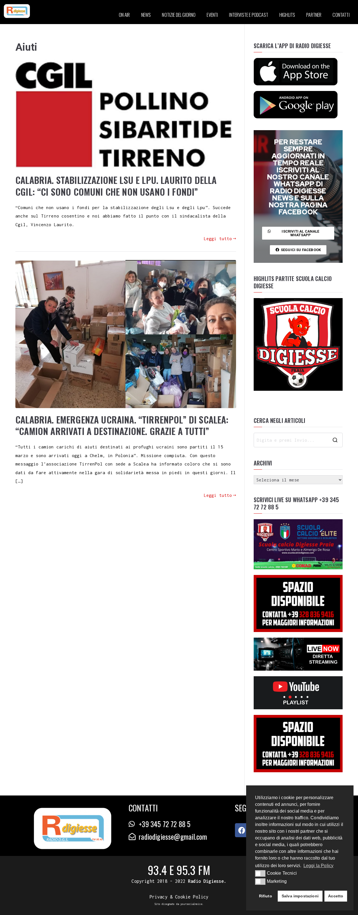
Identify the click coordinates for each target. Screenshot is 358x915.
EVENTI (212, 14)
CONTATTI (341, 14)
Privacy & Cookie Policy (179, 896)
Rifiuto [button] (265, 896)
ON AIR (124, 14)
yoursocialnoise (191, 903)
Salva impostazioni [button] (300, 896)
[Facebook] (242, 830)
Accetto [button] (335, 896)
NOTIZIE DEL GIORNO (179, 14)
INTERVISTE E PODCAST (248, 14)
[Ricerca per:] (298, 440)
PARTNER (313, 14)
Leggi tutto (218, 238)
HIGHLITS (287, 14)
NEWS (146, 14)
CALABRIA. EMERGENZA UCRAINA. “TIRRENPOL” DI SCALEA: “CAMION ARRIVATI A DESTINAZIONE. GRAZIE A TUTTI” (122, 425)
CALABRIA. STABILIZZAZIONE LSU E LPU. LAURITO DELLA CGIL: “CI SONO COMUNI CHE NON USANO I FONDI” (116, 185)
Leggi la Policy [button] (318, 865)
